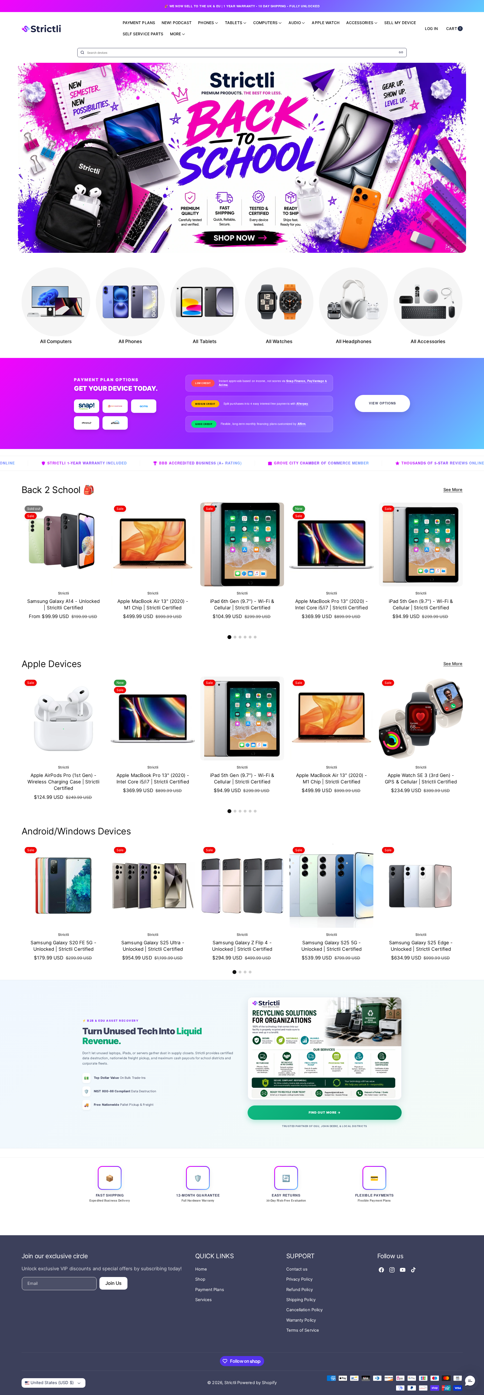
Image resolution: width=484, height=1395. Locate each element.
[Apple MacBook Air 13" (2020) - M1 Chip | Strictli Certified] (153, 544)
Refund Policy (299, 1289)
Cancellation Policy (304, 1309)
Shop (200, 1279)
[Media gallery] (56, 301)
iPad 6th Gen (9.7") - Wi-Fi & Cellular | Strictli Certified (242, 604)
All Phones (130, 341)
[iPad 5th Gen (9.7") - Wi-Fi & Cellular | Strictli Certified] (421, 544)
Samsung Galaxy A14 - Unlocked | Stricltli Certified (63, 604)
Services (203, 1299)
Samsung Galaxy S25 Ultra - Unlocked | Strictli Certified (152, 946)
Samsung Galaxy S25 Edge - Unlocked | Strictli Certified (421, 946)
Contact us (297, 1269)
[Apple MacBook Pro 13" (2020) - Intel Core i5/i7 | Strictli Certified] (331, 544)
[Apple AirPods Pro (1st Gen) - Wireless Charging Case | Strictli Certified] (63, 718)
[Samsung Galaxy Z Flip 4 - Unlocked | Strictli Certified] (242, 886)
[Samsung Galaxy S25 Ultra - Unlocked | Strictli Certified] (153, 886)
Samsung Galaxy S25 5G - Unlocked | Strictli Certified (331, 946)
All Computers (56, 341)
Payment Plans (209, 1289)
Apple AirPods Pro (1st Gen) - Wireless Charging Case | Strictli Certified (63, 781)
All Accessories (428, 341)
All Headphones (353, 341)
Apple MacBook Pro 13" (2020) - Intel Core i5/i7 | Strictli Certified (331, 604)
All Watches (279, 341)
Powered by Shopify (257, 1382)
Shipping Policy (301, 1299)
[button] (229, 637)
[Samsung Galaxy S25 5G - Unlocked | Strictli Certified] (331, 886)
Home (201, 1269)
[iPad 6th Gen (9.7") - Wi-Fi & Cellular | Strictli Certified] (242, 544)
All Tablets (205, 341)
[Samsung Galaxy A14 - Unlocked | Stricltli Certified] (63, 544)
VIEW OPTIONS (382, 403)
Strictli (230, 1382)
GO (401, 52)
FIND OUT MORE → (325, 1112)
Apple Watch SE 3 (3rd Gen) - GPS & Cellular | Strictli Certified (421, 778)
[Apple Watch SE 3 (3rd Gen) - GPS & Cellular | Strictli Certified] (421, 718)
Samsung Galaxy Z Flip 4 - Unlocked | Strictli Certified (242, 946)
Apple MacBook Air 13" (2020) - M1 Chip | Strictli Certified (152, 604)
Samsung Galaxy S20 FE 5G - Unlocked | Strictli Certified (63, 946)
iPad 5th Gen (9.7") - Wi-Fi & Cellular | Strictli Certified (420, 604)
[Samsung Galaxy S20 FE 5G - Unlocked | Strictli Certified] (63, 886)
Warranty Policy (301, 1320)
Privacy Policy (299, 1279)
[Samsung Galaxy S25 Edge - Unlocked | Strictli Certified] (421, 886)
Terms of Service (302, 1330)
